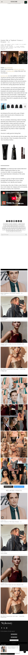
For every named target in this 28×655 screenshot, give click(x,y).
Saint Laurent (17, 47)
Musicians (3, 47)
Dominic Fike (3, 45)
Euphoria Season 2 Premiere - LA (8, 46)
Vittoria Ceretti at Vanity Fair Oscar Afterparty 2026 (12, 344)
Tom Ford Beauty (9, 48)
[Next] (26, 57)
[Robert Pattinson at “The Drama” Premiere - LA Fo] (14, 390)
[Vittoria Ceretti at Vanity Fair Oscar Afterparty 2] (14, 417)
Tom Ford (3, 48)
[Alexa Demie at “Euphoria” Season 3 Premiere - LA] (14, 471)
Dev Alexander (22, 44)
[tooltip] (7, 221)
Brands (17, 44)
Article (13, 44)
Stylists (23, 47)
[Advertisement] (14, 19)
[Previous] (2, 57)
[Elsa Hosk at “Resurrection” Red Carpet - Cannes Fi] (14, 444)
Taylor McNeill (4, 318)
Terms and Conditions (14, 640)
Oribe (7, 47)
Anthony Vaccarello (18, 69)
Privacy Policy (14, 634)
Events (17, 46)
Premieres (11, 47)
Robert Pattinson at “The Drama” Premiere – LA (11, 293)
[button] (26, 234)
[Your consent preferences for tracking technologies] (25, 2)
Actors (2, 44)
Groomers (22, 46)
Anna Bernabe (7, 44)
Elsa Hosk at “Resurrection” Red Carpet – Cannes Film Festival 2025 (13, 370)
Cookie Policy (14, 637)
